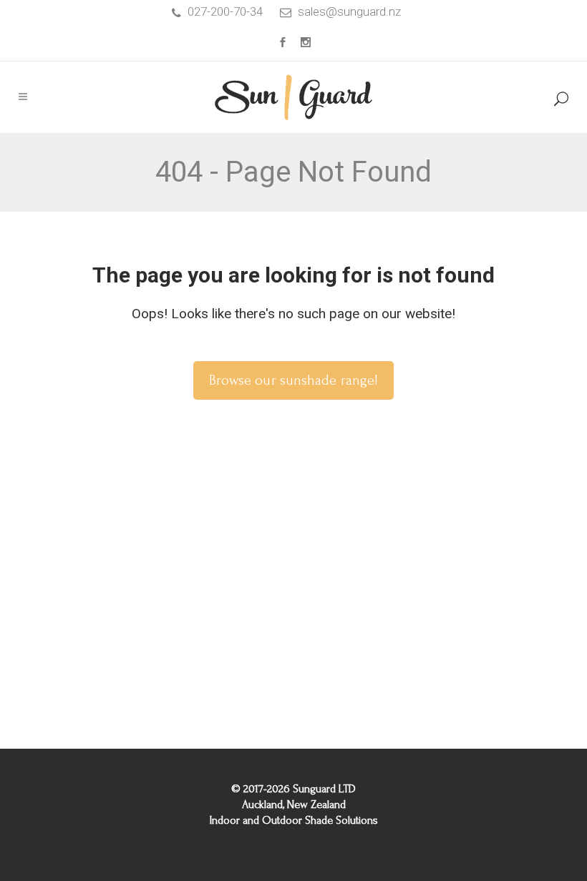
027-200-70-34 (225, 11)
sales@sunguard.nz (349, 11)
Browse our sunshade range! (294, 380)
